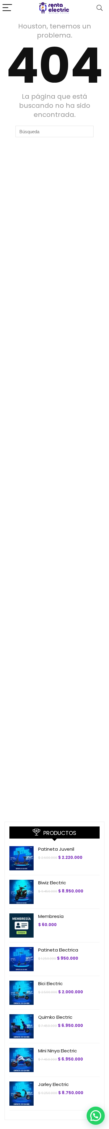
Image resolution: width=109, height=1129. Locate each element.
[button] (96, 1116)
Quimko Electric (55, 1017)
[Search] (99, 8)
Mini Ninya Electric (57, 1051)
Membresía (51, 916)
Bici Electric (50, 983)
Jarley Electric (53, 1084)
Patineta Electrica (58, 950)
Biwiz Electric (52, 882)
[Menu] (7, 8)
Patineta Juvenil (56, 849)
